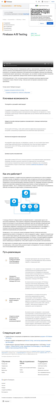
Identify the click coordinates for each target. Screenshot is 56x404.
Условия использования (7, 397)
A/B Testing (17, 6)
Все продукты (5, 392)
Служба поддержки (42, 363)
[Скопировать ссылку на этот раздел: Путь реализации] (22, 252)
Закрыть (42, 23)
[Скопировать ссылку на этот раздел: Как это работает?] (23, 174)
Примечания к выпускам (43, 370)
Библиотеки (4, 370)
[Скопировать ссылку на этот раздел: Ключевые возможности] (29, 98)
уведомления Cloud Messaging (32, 346)
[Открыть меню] (2, 1)
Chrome (3, 385)
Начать (50, 23)
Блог (21, 365)
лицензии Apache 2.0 (21, 352)
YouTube (21, 372)
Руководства (4, 363)
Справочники (5, 366)
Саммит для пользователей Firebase (28, 367)
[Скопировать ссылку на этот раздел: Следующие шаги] (22, 333)
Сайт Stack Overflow (42, 366)
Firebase (4, 19)
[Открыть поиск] (36, 1)
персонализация (18, 348)
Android (3, 383)
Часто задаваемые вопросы (44, 372)
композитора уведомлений (41, 340)
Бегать (24, 19)
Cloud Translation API (28, 14)
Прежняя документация (43, 374)
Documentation (7, 6)
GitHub (3, 372)
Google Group (41, 368)
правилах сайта (43, 352)
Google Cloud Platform (7, 389)
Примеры (4, 368)
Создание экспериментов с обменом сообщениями (18, 92)
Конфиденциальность (18, 397)
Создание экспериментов (14, 90)
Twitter (21, 369)
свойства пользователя (37, 164)
